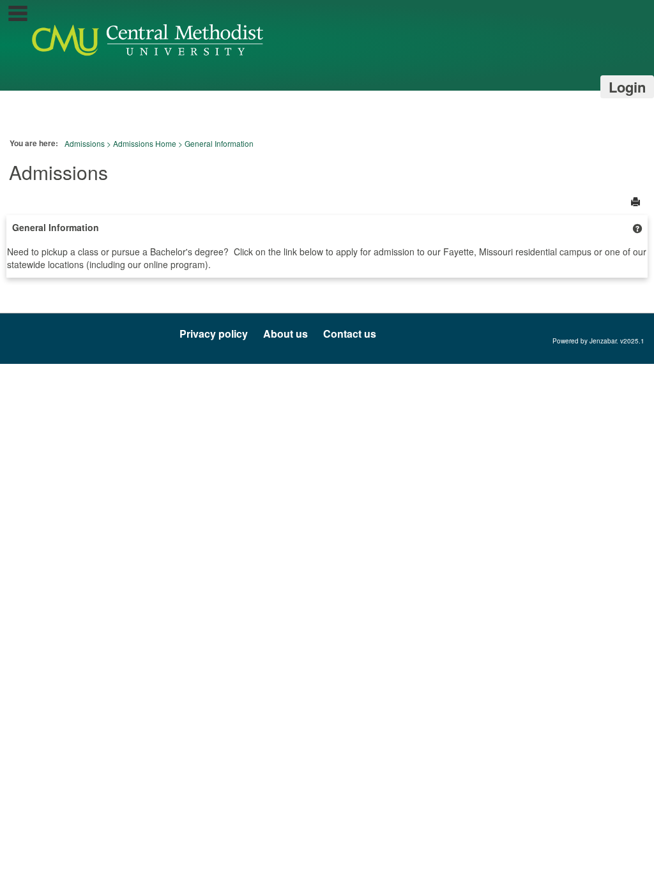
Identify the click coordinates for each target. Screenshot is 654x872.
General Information (219, 143)
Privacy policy (213, 333)
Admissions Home (144, 143)
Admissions (85, 143)
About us (285, 333)
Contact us (349, 333)
